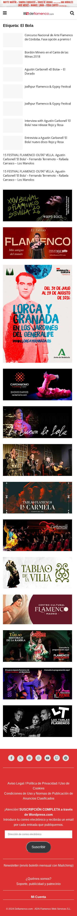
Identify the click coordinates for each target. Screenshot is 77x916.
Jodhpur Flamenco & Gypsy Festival (48, 86)
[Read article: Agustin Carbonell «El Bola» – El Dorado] (13, 74)
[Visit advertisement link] (38, 3)
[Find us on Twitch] (57, 758)
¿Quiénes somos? (38, 878)
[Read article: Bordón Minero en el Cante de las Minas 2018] (13, 57)
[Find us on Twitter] (20, 758)
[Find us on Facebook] (11, 758)
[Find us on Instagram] (38, 758)
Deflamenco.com (24, 908)
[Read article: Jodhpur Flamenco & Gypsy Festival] (13, 91)
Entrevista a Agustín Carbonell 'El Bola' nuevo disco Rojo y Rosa (46, 140)
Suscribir (38, 847)
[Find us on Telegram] (66, 758)
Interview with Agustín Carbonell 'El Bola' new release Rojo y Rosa (47, 123)
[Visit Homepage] (38, 13)
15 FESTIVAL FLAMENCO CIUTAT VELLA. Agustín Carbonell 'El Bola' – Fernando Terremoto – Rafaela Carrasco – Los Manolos (35, 159)
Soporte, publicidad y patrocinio (38, 884)
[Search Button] (72, 13)
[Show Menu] (5, 13)
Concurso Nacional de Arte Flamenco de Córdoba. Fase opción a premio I (49, 37)
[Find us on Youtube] (47, 758)
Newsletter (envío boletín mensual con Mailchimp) (38, 865)
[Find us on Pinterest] (29, 758)
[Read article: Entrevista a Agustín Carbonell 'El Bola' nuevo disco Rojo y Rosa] (13, 143)
